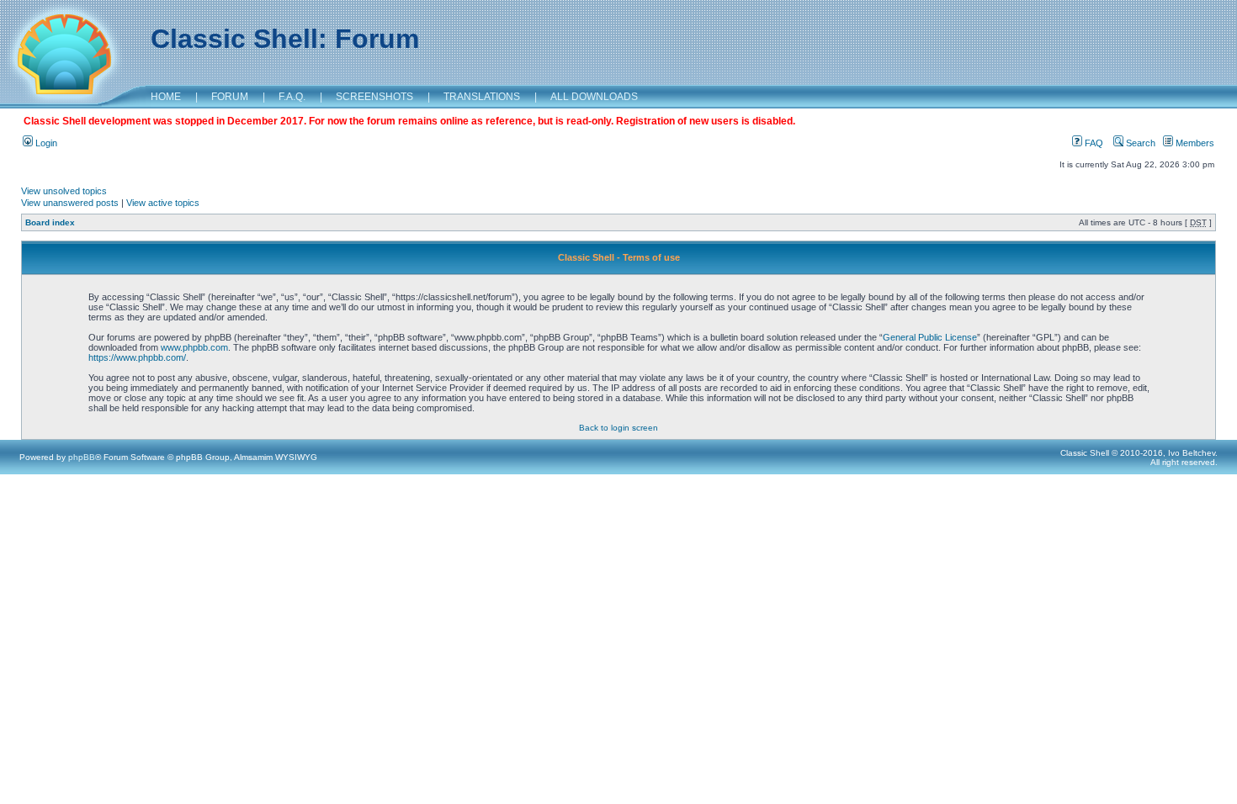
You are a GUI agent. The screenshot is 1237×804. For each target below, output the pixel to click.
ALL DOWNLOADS (594, 97)
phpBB (81, 457)
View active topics (162, 203)
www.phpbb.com (194, 347)
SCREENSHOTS (374, 97)
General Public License (930, 337)
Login (45, 143)
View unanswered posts (70, 203)
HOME (166, 97)
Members (1193, 143)
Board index (50, 222)
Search (1139, 143)
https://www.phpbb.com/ (137, 357)
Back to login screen (618, 427)
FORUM (229, 97)
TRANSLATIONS (481, 97)
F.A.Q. (292, 97)
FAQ (1092, 143)
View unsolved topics (64, 191)
